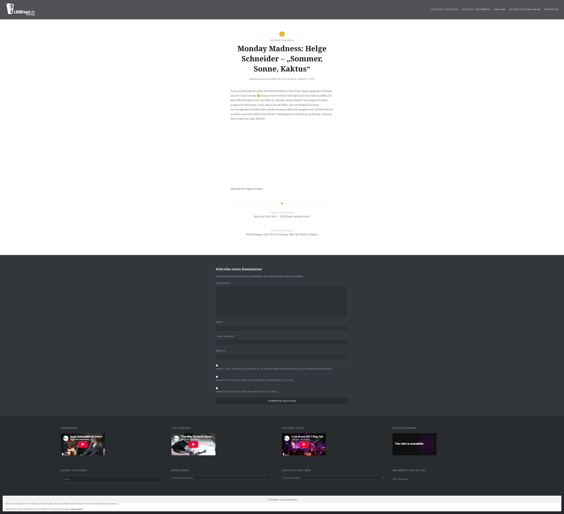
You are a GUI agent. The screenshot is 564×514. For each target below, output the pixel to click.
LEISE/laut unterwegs (476, 9)
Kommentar (223, 283)
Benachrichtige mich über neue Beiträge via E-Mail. (247, 391)
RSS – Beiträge (400, 478)
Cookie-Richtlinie (76, 509)
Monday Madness (282, 40)
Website (220, 351)
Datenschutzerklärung (525, 9)
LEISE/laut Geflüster (444, 9)
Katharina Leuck (278, 79)
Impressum (551, 9)
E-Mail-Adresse (225, 336)
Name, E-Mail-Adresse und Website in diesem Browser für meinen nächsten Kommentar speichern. (274, 369)
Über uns (500, 9)
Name (220, 322)
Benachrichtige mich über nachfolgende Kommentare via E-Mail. (255, 380)
